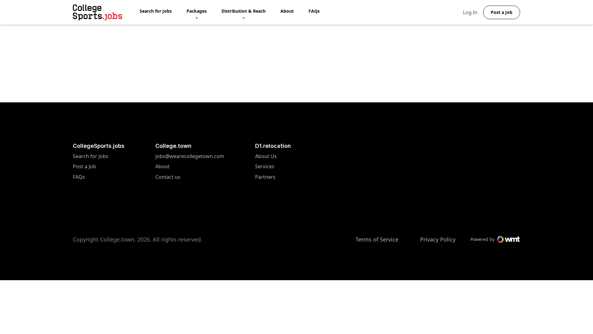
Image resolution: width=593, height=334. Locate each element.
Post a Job (84, 166)
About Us (266, 156)
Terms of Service (376, 239)
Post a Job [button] (501, 12)
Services (266, 166)
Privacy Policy (438, 239)
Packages (197, 11)
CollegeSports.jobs (98, 146)
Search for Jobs (156, 11)
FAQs (314, 11)
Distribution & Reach (243, 11)
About (287, 11)
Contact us (189, 177)
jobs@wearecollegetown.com (189, 156)
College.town (173, 146)
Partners (266, 177)
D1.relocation (273, 146)
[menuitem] (163, 12)
